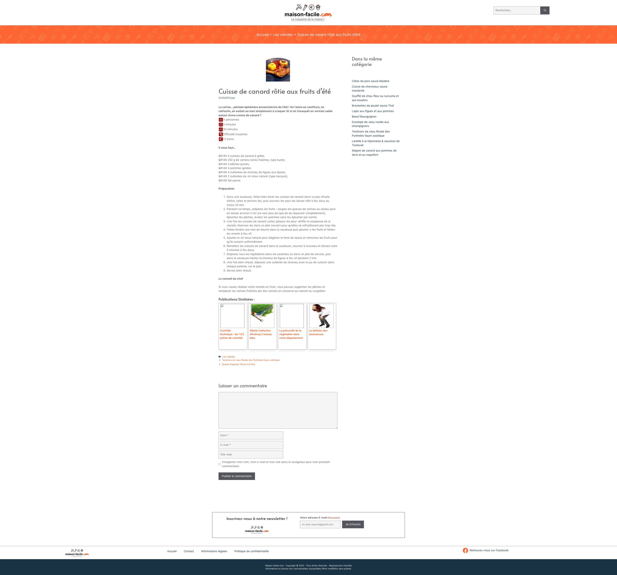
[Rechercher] (545, 10)
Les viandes (283, 34)
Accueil (263, 34)
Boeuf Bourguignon (364, 116)
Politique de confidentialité (251, 551)
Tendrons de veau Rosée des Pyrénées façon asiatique (251, 360)
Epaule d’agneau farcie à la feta (238, 364)
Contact (189, 551)
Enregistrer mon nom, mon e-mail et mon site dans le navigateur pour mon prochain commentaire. (276, 464)
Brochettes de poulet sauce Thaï (373, 105)
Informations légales (214, 551)
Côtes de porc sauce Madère (370, 81)
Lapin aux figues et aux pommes (373, 111)
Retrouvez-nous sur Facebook (489, 550)
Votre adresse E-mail (320, 517)
